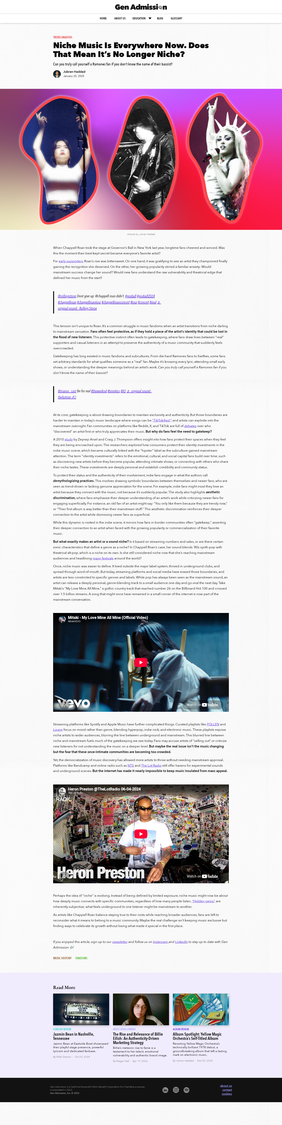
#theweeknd (99, 391)
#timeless (114, 391)
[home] (141, 7)
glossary (176, 18)
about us (120, 18)
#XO (123, 391)
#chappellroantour (89, 302)
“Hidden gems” (203, 901)
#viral (153, 302)
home (103, 18)
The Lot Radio (151, 765)
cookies (227, 1094)
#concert (143, 302)
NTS (131, 765)
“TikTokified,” (162, 420)
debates (190, 426)
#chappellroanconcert (116, 302)
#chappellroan (67, 302)
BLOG (160, 18)
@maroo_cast (67, 391)
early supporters (71, 261)
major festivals (103, 558)
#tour (133, 302)
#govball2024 (146, 296)
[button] (142, 18)
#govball (130, 296)
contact (227, 1090)
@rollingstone (67, 296)
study (69, 439)
